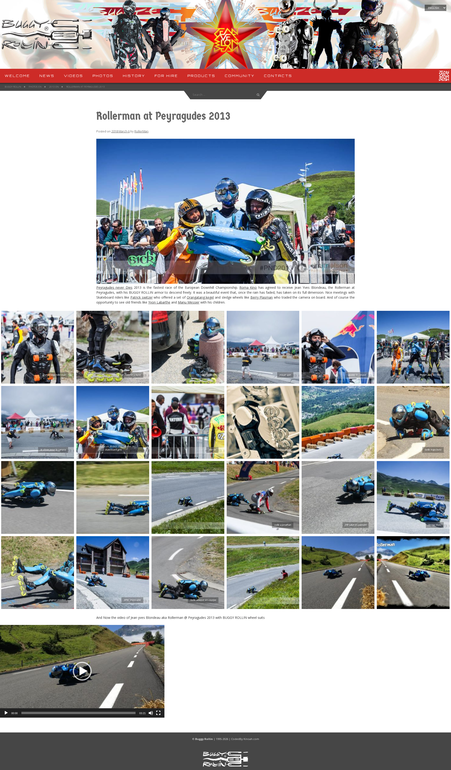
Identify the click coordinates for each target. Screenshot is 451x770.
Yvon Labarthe (159, 302)
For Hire (166, 76)
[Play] (6, 713)
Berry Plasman (261, 297)
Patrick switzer (141, 297)
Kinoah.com (251, 739)
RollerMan (141, 131)
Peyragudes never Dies (114, 287)
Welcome (17, 76)
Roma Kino (248, 287)
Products (201, 76)
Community (240, 76)
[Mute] (150, 713)
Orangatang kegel (200, 297)
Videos (73, 76)
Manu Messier (188, 302)
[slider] (78, 713)
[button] (82, 671)
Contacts (278, 76)
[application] (82, 671)
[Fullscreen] (158, 713)
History (134, 76)
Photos (103, 76)
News (46, 76)
